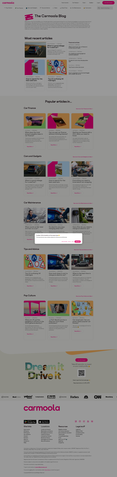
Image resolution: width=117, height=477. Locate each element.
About (69, 241)
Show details (64, 241)
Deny (73, 241)
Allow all (77, 241)
